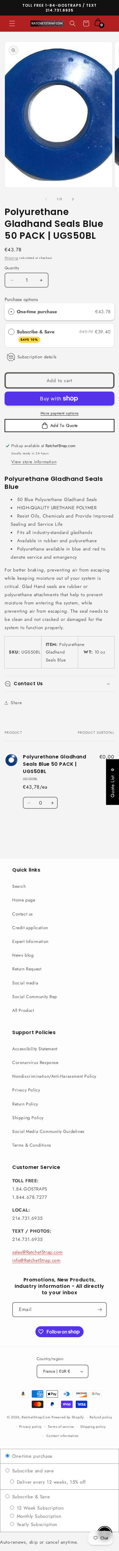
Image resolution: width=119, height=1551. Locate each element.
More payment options (60, 413)
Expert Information (30, 941)
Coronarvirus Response (35, 1062)
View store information (33, 462)
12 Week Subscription (39, 1508)
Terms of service (61, 1426)
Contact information (62, 1435)
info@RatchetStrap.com (36, 1260)
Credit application (30, 928)
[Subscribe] (99, 1309)
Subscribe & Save (36, 335)
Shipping (11, 258)
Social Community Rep (34, 997)
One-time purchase (37, 311)
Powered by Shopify (68, 1417)
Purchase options (21, 299)
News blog (23, 955)
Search (19, 886)
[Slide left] (46, 199)
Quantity (12, 268)
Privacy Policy (26, 1090)
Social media (25, 983)
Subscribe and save (32, 1470)
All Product (23, 1010)
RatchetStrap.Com (36, 1417)
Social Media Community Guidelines (48, 1131)
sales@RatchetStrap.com (37, 1252)
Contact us (22, 914)
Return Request (26, 969)
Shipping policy (93, 1426)
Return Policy (25, 1104)
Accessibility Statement (34, 1049)
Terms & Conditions (31, 1145)
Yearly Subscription (36, 1524)
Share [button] (16, 703)
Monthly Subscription (38, 1516)
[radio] (11, 311)
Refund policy (101, 1417)
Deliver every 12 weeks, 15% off (50, 1482)
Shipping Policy (28, 1118)
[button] (12, 23)
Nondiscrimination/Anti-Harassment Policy (54, 1076)
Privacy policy (30, 1426)
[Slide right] (73, 199)
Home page (23, 900)
